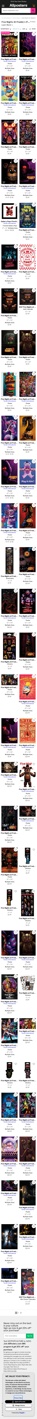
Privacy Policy (18, 1398)
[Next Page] (21, 1313)
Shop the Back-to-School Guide (18, 1)
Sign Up (29, 1336)
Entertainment (6, 18)
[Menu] (3, 5)
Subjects (16, 29)
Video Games (16, 18)
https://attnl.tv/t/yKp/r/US (11, 1369)
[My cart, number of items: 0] (33, 5)
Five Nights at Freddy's (29, 18)
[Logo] (18, 6)
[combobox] (16, 10)
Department (5, 29)
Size (23, 29)
